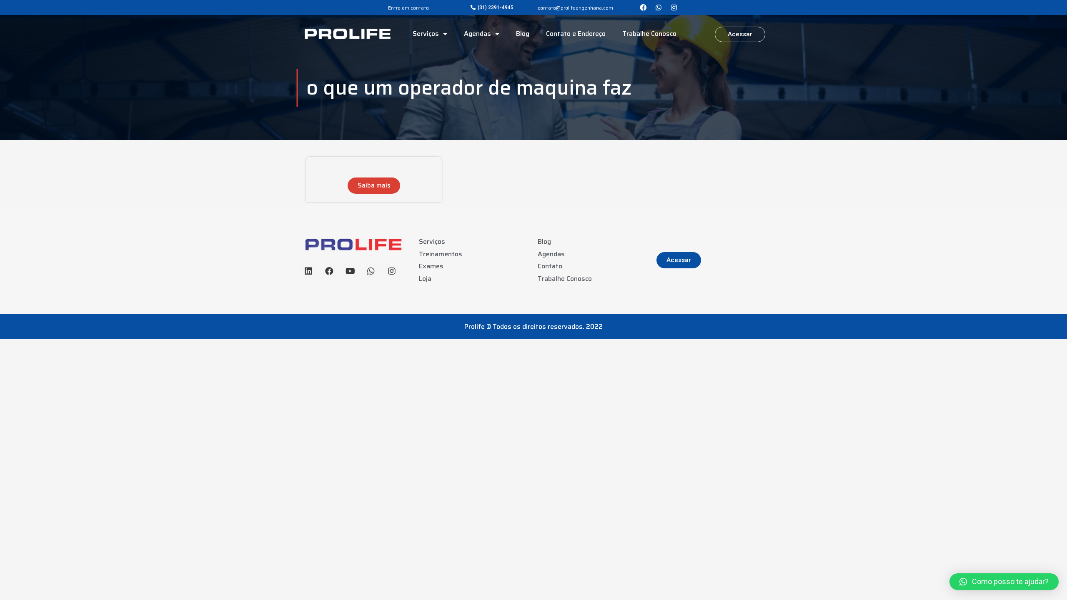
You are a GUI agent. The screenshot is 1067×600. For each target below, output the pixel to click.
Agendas (477, 33)
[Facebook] (643, 7)
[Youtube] (350, 271)
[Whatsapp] (658, 7)
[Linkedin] (308, 271)
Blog (522, 33)
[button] (492, 7)
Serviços (426, 33)
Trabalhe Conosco (649, 33)
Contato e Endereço (576, 33)
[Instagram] (674, 7)
